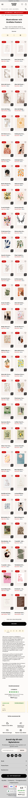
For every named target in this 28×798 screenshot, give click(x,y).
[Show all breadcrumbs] (3, 15)
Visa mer (14, 623)
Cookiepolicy (11, 780)
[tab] (22, 4)
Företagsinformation (21, 780)
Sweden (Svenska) (14, 791)
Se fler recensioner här (14, 716)
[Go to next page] (22, 630)
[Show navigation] (2, 4)
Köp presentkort (15, 776)
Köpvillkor (4, 780)
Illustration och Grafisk (17, 15)
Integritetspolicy (14, 782)
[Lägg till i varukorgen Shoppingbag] (12, 55)
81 (19, 631)
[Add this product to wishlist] (12, 42)
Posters (8, 15)
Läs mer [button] (14, 31)
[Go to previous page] (5, 630)
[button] (21, 791)
